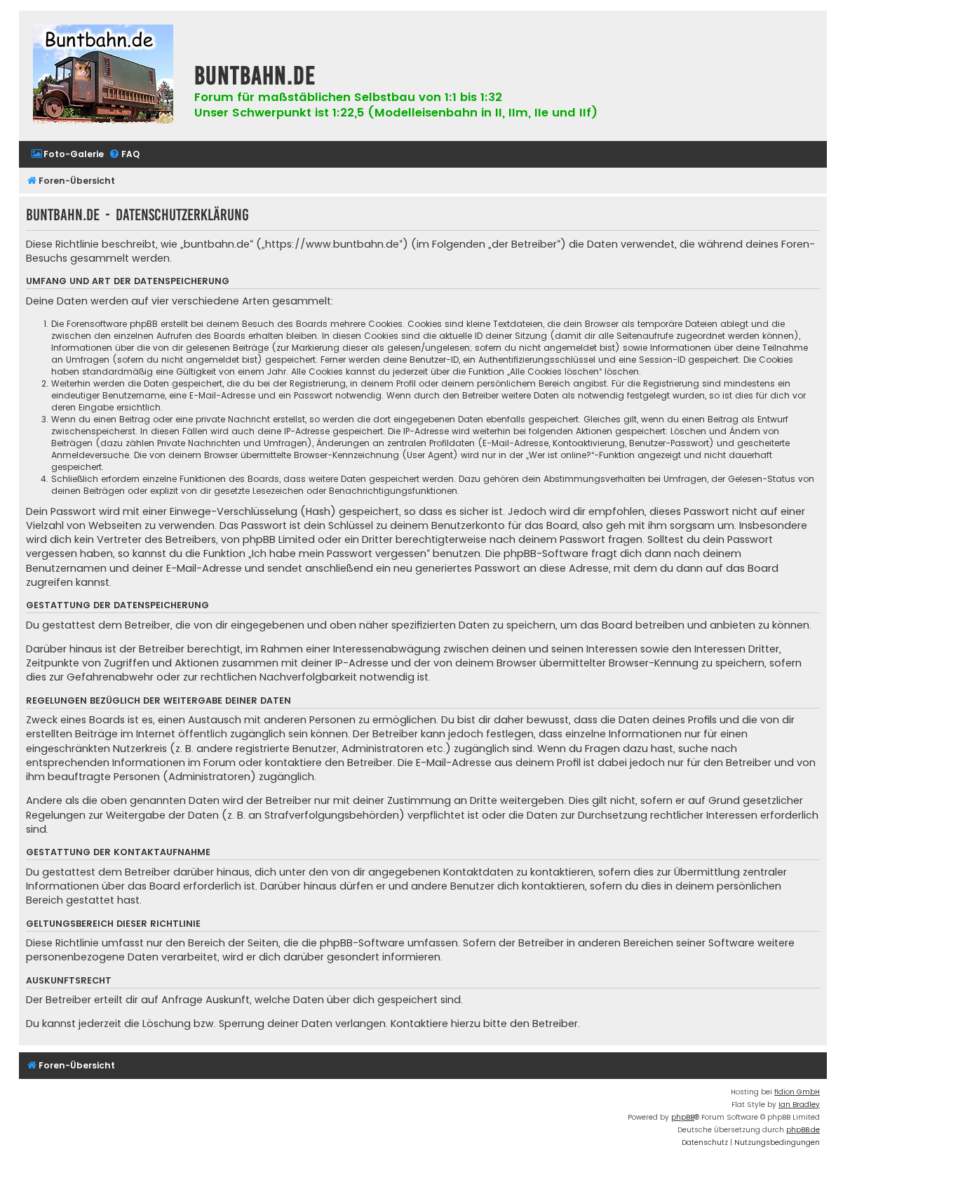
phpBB (682, 1117)
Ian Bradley (799, 1104)
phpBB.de (803, 1130)
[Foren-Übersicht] (103, 76)
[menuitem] (67, 154)
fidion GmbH (797, 1092)
